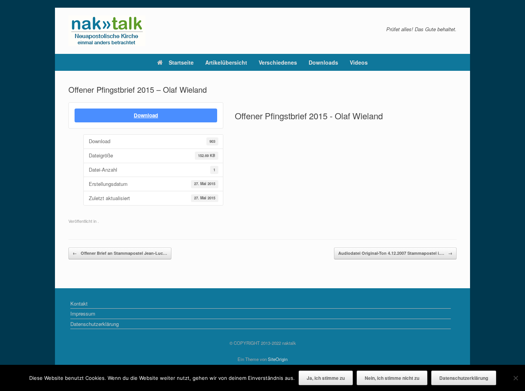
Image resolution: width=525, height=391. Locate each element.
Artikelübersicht (226, 62)
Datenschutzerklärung (94, 324)
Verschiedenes (278, 62)
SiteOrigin (277, 359)
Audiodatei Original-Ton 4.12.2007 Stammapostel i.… (395, 253)
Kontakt (79, 303)
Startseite (181, 62)
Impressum (82, 313)
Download (146, 115)
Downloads (323, 62)
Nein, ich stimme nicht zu (392, 377)
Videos (359, 62)
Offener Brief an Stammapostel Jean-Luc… (120, 253)
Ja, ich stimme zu (326, 377)
